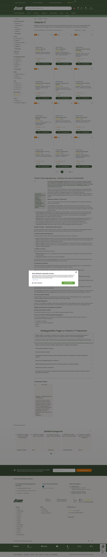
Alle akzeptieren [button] (68, 283)
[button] (37, 283)
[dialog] (53, 278)
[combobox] (76, 272)
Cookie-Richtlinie (35, 279)
